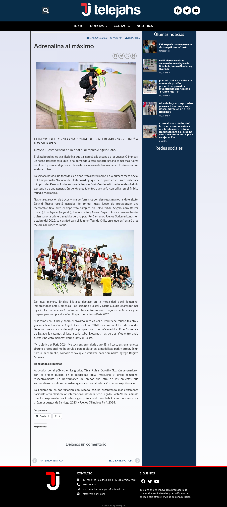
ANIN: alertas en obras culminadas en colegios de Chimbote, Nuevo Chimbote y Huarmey (175, 64)
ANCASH (163, 141)
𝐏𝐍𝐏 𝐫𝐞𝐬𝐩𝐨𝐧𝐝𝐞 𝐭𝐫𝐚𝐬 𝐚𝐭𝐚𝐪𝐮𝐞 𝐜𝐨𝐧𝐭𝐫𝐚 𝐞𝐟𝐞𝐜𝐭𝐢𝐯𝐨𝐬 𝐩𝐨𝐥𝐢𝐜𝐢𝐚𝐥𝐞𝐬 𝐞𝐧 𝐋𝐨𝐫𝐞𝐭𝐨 (175, 46)
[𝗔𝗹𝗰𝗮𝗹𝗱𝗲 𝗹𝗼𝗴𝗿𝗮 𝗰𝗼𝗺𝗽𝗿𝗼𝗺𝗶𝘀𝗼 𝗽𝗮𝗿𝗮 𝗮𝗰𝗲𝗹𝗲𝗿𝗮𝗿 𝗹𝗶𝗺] (150, 114)
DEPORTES (134, 38)
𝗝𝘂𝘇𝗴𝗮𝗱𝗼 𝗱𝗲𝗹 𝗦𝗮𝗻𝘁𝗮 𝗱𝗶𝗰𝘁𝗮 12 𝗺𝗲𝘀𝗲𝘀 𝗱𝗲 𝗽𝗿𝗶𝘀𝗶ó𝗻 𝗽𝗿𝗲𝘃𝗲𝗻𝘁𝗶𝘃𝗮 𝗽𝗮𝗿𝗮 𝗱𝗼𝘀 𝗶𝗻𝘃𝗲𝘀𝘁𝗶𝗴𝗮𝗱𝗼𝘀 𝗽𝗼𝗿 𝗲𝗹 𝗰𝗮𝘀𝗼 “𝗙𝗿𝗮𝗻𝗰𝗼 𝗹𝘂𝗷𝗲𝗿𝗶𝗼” (175, 86)
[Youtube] (196, 10)
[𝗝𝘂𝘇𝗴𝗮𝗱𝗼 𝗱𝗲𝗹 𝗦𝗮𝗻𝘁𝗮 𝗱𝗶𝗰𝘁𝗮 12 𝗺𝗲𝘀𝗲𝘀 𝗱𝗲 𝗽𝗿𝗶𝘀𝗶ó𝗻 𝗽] (150, 92)
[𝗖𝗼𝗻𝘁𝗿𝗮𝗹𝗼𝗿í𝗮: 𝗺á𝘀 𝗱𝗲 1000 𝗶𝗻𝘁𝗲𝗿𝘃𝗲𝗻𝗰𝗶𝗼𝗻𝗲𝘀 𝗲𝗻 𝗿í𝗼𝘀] (150, 137)
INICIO (78, 26)
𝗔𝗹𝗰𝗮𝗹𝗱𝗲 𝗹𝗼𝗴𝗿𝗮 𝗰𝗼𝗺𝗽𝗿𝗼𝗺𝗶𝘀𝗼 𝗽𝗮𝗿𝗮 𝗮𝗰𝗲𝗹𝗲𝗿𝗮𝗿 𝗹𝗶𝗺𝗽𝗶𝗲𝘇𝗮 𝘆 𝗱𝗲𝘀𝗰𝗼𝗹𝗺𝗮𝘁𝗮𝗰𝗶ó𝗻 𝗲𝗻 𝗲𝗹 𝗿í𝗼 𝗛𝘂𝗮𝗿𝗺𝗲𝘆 (176, 107)
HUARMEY (164, 72)
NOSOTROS (145, 26)
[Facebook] (178, 10)
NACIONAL (164, 51)
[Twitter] (187, 10)
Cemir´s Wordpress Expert (113, 505)
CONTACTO (122, 26)
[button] (45, 10)
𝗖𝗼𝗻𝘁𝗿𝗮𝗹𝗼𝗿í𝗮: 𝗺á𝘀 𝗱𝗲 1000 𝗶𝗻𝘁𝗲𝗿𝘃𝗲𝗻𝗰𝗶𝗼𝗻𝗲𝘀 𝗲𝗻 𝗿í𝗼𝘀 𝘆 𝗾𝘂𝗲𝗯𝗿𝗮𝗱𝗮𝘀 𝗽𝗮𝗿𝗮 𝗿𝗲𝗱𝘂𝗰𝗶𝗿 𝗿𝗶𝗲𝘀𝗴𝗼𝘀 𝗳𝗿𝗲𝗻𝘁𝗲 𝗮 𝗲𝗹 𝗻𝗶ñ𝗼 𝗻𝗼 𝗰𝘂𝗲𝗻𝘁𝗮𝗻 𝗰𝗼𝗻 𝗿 (176, 130)
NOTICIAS (97, 26)
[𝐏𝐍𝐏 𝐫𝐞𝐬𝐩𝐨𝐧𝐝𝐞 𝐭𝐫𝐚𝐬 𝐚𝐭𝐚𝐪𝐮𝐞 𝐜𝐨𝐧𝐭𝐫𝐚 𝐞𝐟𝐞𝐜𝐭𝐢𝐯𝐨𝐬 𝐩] (150, 52)
